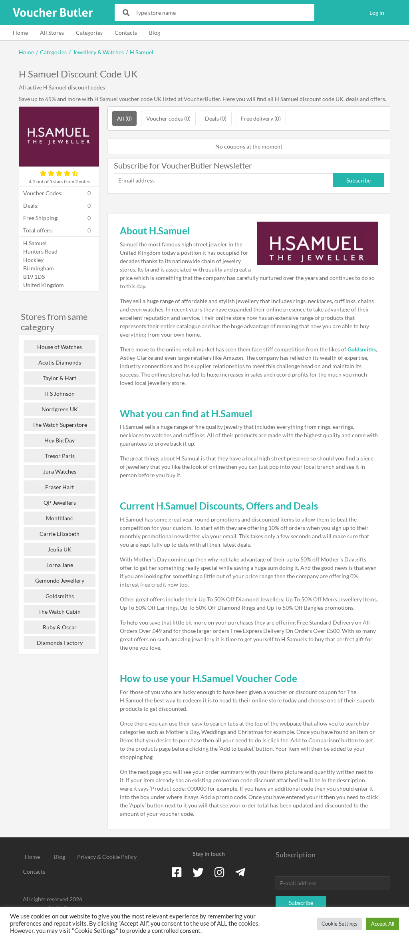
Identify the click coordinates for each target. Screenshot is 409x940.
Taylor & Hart (59, 378)
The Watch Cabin (59, 611)
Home (20, 32)
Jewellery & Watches (98, 52)
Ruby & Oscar (60, 627)
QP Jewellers (60, 502)
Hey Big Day (59, 440)
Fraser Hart (59, 487)
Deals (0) (215, 118)
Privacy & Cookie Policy (107, 856)
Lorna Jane (59, 564)
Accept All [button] (382, 923)
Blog (154, 32)
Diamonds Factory (60, 642)
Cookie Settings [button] (339, 923)
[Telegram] (240, 872)
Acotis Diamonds (59, 362)
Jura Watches (59, 471)
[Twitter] (198, 872)
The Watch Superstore (59, 424)
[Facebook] (177, 872)
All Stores (52, 32)
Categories (89, 32)
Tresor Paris (60, 455)
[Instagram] (219, 872)
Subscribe (358, 180)
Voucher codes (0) (168, 118)
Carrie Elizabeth (59, 533)
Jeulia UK (59, 549)
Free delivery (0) (261, 118)
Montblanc (59, 518)
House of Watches (59, 346)
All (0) (124, 118)
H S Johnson (59, 393)
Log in (376, 12)
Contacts (126, 32)
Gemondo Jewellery (59, 580)
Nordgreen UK (60, 409)
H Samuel (141, 52)
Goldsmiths (60, 596)
